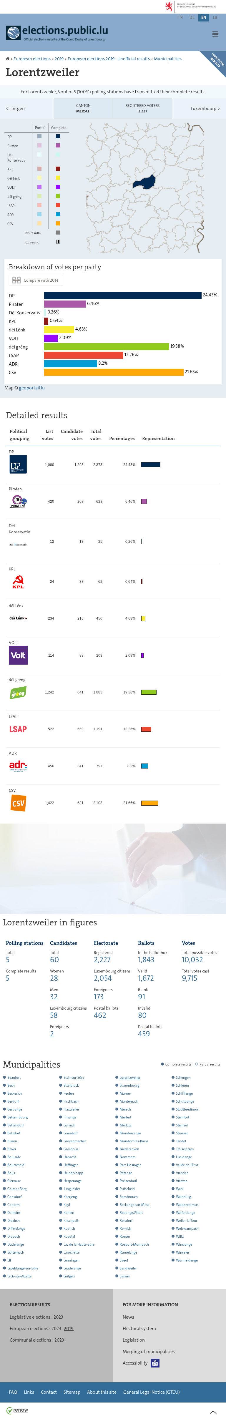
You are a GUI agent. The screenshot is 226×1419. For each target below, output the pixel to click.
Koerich (69, 1228)
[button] (215, 34)
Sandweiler (128, 1268)
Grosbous (71, 1149)
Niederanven (129, 1149)
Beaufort (14, 1077)
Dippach (13, 1236)
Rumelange (128, 1252)
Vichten (181, 1181)
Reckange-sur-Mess (134, 1204)
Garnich (69, 1125)
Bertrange (14, 1109)
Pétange (126, 1173)
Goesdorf (71, 1133)
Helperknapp (73, 1173)
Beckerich (14, 1093)
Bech (11, 1085)
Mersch (125, 1109)
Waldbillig (183, 1196)
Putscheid (127, 1188)
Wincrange (184, 1244)
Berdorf (13, 1101)
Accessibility (135, 1363)
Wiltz (180, 1236)
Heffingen (71, 1165)
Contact (49, 1392)
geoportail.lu (32, 388)
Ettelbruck (71, 1085)
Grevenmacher (75, 1141)
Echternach (15, 1252)
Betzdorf (13, 1133)
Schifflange (184, 1093)
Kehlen (69, 1212)
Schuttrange (185, 1101)
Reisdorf (126, 1220)
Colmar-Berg (16, 1188)
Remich (125, 1228)
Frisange (70, 1117)
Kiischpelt (71, 1220)
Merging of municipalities (149, 1351)
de (192, 17)
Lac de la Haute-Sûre (79, 1244)
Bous (11, 1173)
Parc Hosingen (131, 1165)
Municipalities (168, 59)
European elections (32, 59)
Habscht (70, 1157)
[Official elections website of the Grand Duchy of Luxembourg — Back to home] (59, 36)
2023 (58, 1317)
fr (180, 17)
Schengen (183, 1077)
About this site (102, 1392)
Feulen (69, 1093)
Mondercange (130, 1133)
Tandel (181, 1141)
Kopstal (69, 1236)
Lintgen (15, 108)
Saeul (124, 1260)
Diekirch (13, 1220)
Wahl (180, 1188)
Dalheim (13, 1212)
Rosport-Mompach (134, 1244)
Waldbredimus (187, 1204)
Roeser (125, 1236)
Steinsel (182, 1125)
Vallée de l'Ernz (187, 1165)
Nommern (128, 1157)
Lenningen (71, 1260)
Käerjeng (70, 1196)
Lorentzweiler (130, 1077)
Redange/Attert (131, 1212)
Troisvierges (185, 1149)
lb (215, 17)
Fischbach (71, 1101)
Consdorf (14, 1196)
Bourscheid (15, 1165)
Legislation (134, 1340)
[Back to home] (8, 59)
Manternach (129, 1101)
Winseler (182, 1252)
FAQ (13, 1392)
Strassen (182, 1133)
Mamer (125, 1093)
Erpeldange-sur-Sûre (22, 1268)
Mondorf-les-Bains (134, 1141)
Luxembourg (205, 108)
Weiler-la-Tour (186, 1220)
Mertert (125, 1117)
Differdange (16, 1228)
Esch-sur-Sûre (74, 1077)
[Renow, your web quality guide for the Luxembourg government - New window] (17, 1410)
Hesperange (73, 1181)
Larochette (71, 1252)
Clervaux (14, 1181)
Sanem (125, 1276)
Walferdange (185, 1212)
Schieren (182, 1085)
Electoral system (139, 1328)
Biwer (11, 1149)
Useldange (184, 1157)
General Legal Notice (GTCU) (151, 1392)
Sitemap (72, 1392)
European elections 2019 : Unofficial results (109, 59)
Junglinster (72, 1188)
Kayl (67, 1204)
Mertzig (125, 1125)
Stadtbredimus (187, 1109)
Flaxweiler (71, 1109)
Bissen (12, 1141)
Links (29, 1392)
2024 (56, 1328)
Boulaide (14, 1157)
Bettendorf (15, 1125)
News (128, 1317)
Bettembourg (17, 1117)
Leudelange (72, 1268)
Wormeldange (187, 1260)
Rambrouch (129, 1196)
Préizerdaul (128, 1181)
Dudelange (15, 1244)
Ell (9, 1260)
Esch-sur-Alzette (19, 1276)
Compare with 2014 (41, 280)
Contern (13, 1204)
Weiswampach (187, 1228)
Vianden (182, 1173)
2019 (59, 59)
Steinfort (182, 1117)
